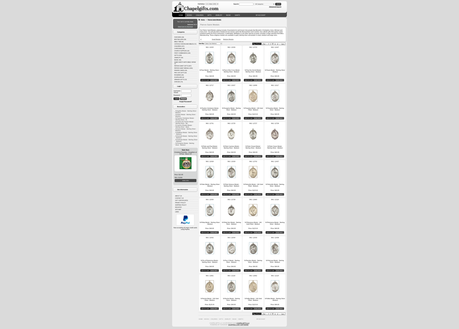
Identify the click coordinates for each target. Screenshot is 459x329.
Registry (178, 207)
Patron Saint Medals (214, 20)
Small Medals (216, 39)
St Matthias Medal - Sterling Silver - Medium (186, 133)
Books (189, 15)
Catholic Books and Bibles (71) (185, 44)
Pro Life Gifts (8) (180, 72)
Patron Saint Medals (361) (183, 68)
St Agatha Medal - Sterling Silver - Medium (186, 111)
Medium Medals (228, 39)
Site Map (178, 209)
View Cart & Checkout (185, 27)
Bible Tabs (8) (178, 41)
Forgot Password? (185, 101)
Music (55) (177, 60)
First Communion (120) (182, 53)
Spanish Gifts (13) (180, 79)
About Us (178, 196)
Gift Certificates (181, 200)
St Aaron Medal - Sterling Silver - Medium (185, 129)
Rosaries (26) (179, 75)
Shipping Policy (180, 205)
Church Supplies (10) (181, 50)
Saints (237, 15)
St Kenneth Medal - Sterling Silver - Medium (186, 137)
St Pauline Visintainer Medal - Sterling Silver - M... (185, 119)
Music (228, 15)
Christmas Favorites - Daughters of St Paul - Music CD (185, 153)
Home (181, 15)
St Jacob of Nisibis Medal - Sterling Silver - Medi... (184, 126)
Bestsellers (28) (180, 39)
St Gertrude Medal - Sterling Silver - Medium (186, 140)
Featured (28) (179, 37)
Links (177, 212)
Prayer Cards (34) (180, 70)
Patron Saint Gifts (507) (182, 66)
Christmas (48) (179, 48)
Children (199, 15)
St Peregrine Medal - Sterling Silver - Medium (184, 144)
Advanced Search (275, 7)
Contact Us (179, 198)
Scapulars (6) (179, 77)
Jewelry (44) (178, 57)
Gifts (209, 15)
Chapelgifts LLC (243, 323)
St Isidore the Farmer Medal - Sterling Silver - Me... (184, 122)
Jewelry (218, 15)
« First (263, 44)
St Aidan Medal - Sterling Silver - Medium (185, 115)
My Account (260, 15)
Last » (283, 44)
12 (277, 44)
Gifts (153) (178, 55)
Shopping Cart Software (238, 325)
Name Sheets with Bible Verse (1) (185, 62)
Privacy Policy (180, 202)
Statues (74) (178, 81)
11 (275, 44)
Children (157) (179, 46)
